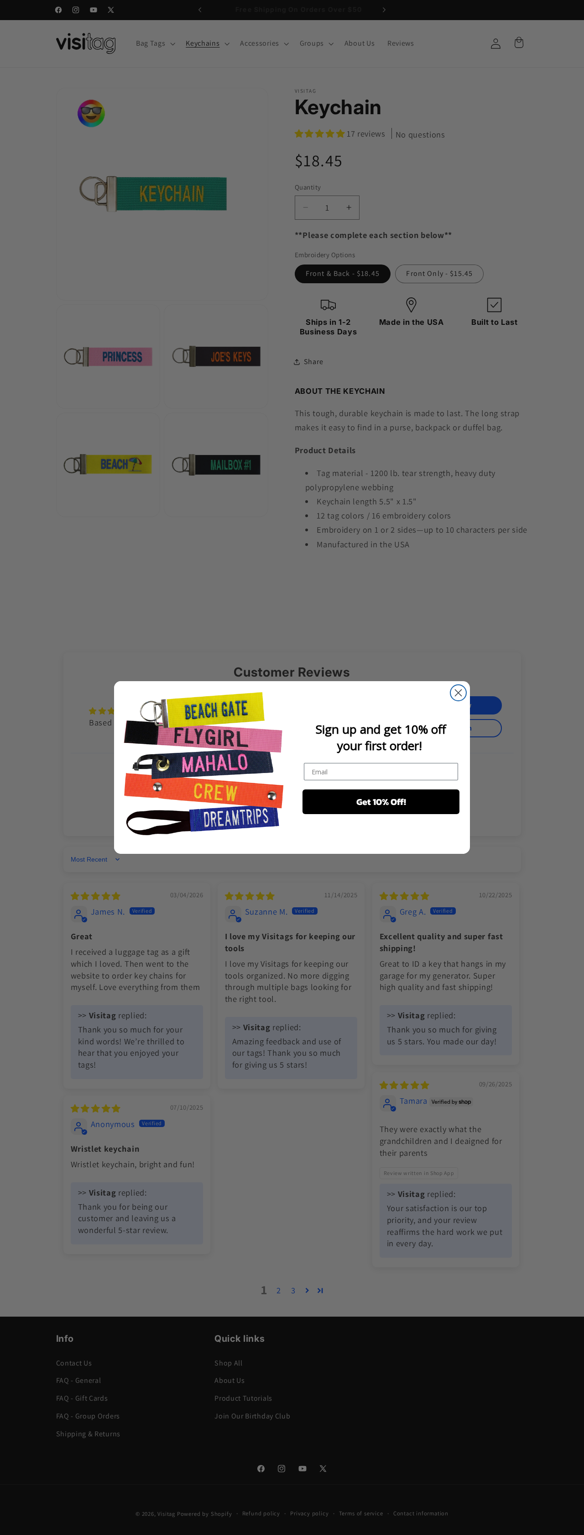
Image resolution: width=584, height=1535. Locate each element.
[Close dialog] (458, 693)
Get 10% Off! (381, 802)
